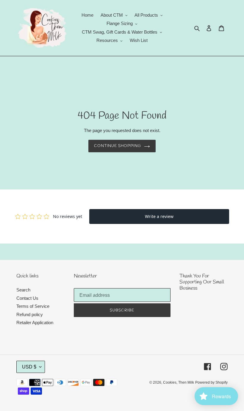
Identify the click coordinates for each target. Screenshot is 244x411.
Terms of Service (32, 306)
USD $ (29, 366)
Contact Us (27, 298)
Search (23, 289)
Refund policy (29, 314)
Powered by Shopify (211, 382)
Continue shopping (117, 145)
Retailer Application (34, 322)
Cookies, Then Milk (178, 382)
